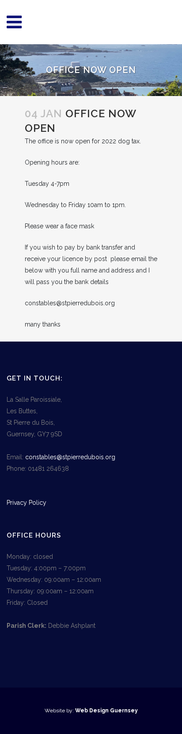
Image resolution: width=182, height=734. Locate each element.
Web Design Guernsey (106, 710)
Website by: (60, 710)
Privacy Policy (26, 502)
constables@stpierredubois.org (70, 457)
